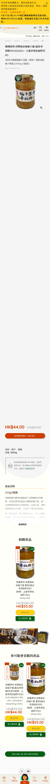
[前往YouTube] (28, 771)
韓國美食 (35, 41)
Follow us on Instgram (25, 754)
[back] (1, 27)
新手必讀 (29, 36)
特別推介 (17, 41)
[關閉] (47, 3)
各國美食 (26, 41)
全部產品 (8, 41)
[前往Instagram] (22, 771)
